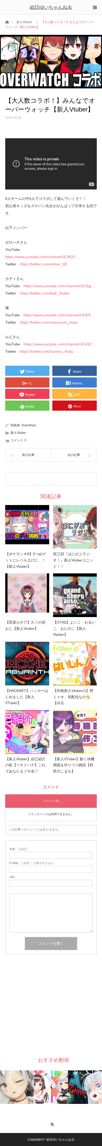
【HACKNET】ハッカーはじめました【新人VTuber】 (26, 697)
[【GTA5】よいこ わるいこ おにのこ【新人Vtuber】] (75, 595)
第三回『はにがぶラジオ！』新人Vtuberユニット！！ (73, 560)
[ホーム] (7, 22)
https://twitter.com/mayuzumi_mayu (49, 322)
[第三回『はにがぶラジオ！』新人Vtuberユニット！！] (75, 527)
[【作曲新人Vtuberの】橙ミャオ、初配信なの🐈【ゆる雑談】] (75, 663)
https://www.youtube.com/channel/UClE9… (59, 315)
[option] (17, 1087)
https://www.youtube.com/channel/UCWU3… (42, 257)
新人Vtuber (24, 22)
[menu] (94, 7)
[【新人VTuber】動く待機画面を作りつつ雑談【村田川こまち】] (75, 732)
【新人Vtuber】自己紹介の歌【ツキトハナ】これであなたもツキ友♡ (25, 765)
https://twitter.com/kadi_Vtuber (45, 293)
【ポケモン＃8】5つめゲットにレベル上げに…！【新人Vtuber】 (25, 560)
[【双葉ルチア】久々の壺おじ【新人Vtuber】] (27, 595)
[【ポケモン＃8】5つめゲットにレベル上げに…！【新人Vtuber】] (27, 527)
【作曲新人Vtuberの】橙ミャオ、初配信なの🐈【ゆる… (73, 697)
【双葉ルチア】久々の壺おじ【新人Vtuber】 (25, 625)
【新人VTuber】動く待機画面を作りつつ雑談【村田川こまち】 (73, 765)
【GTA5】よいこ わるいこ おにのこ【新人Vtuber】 (74, 628)
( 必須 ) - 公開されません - (32, 863)
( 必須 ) (18, 849)
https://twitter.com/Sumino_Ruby (46, 351)
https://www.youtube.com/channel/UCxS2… (59, 344)
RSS (51, 1123)
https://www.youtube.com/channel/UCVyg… (59, 286)
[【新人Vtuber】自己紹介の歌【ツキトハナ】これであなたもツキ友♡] (27, 732)
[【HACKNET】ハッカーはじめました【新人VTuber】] (27, 663)
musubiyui (28, 425)
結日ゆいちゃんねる (51, 7)
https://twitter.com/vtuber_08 (43, 264)
